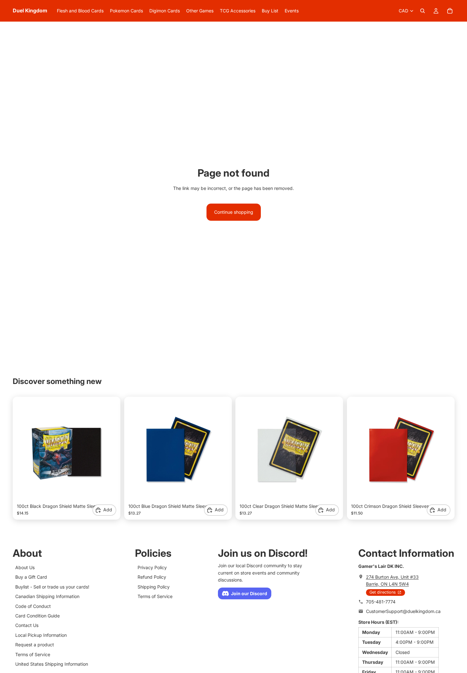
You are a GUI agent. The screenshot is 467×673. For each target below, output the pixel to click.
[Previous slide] (26, 450)
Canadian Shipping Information (47, 596)
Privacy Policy (152, 567)
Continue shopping (233, 212)
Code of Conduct (33, 606)
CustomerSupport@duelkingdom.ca (403, 611)
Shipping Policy (154, 586)
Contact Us (26, 625)
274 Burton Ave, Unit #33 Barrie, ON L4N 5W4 (392, 580)
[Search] (423, 11)
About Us (25, 567)
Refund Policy (152, 577)
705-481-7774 (381, 601)
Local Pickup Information (41, 635)
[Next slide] (106, 450)
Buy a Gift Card (31, 577)
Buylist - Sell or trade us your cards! (52, 586)
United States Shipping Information (51, 664)
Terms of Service (32, 654)
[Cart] (450, 11)
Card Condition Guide (37, 615)
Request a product (34, 644)
